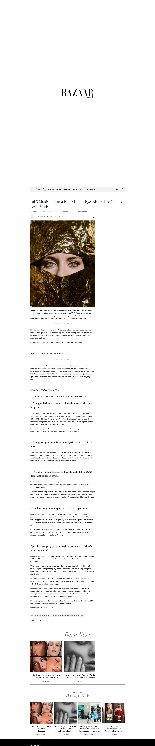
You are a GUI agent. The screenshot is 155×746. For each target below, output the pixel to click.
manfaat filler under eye (42, 615)
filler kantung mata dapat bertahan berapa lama (68, 615)
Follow (116, 189)
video (81, 189)
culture (67, 189)
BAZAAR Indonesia (47, 681)
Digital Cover (91, 189)
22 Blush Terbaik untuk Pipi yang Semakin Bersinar (46, 676)
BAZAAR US (80, 681)
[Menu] (32, 189)
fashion (51, 189)
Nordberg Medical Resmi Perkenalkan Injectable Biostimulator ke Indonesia (89, 729)
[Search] (122, 189)
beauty (59, 189)
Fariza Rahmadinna (43, 217)
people (74, 189)
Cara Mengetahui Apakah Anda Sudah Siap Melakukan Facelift (79, 676)
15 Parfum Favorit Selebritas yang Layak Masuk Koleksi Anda (113, 729)
